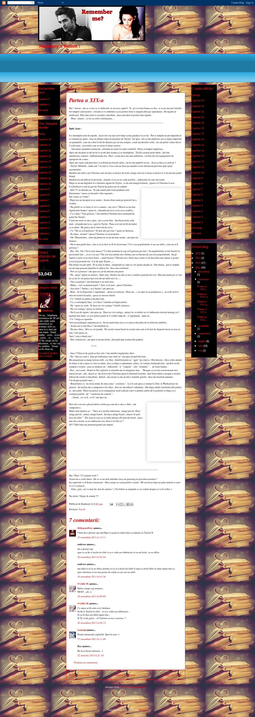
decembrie (203, 271)
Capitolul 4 (44, 216)
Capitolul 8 (44, 194)
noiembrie (203, 279)
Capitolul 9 (44, 189)
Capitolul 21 (197, 111)
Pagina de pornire (125, 675)
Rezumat (43, 110)
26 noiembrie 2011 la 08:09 (91, 596)
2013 (198, 258)
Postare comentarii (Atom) (133, 687)
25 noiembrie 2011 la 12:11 (91, 537)
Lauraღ (81, 630)
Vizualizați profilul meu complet (47, 354)
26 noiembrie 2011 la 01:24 (91, 557)
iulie (200, 345)
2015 (198, 253)
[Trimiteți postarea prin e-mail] (110, 503)
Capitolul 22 (197, 106)
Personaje (196, 227)
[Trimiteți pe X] (125, 504)
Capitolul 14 (44, 161)
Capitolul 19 (197, 122)
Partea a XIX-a (201, 288)
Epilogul (195, 95)
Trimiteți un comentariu (86, 662)
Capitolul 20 (197, 117)
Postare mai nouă (79, 675)
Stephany (47, 310)
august (202, 341)
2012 (198, 262)
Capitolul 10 (44, 183)
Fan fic (82, 509)
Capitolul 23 (197, 100)
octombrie (203, 325)
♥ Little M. (83, 583)
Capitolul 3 (44, 222)
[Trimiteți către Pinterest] (132, 504)
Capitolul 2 (44, 99)
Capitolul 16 (44, 150)
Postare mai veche (171, 675)
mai (200, 350)
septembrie (204, 333)
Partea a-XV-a (202, 318)
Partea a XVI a (201, 311)
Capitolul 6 (44, 205)
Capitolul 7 (44, 200)
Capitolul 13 (44, 167)
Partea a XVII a (202, 303)
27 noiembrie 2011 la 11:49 (91, 639)
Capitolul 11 (44, 178)
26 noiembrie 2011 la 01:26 (91, 576)
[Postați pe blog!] (121, 504)
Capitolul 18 (44, 139)
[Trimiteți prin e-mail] (117, 504)
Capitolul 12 (44, 172)
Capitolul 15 (44, 156)
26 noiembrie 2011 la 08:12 (91, 622)
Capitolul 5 (44, 211)
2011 (198, 267)
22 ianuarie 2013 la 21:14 (90, 655)
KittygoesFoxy (85, 528)
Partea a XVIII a (202, 295)
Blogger (143, 709)
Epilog (41, 133)
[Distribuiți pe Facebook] (128, 504)
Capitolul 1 (44, 104)
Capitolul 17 (44, 144)
